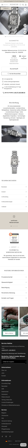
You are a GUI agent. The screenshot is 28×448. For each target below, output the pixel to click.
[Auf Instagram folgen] (6, 436)
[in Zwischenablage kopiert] (25, 32)
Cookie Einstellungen (7, 402)
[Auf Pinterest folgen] (10, 436)
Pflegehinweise (5, 429)
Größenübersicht (6, 423)
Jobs (2, 373)
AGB (2, 389)
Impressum (4, 394)
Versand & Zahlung (6, 421)
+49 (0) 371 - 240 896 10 (8, 350)
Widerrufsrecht (5, 397)
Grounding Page (6, 383)
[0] (20, 4)
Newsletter (4, 386)
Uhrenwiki (4, 426)
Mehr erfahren (9, 333)
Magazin (3, 413)
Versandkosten (14, 59)
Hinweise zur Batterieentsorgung (10, 405)
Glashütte (14, 40)
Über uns (3, 370)
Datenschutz (4, 391)
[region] (14, 219)
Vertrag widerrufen (6, 399)
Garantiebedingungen (7, 432)
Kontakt (3, 375)
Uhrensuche (4, 415)
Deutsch (6, 4)
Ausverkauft (14, 69)
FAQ (2, 418)
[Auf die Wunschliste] (25, 29)
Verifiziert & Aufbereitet (24, 57)
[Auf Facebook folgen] (2, 436)
